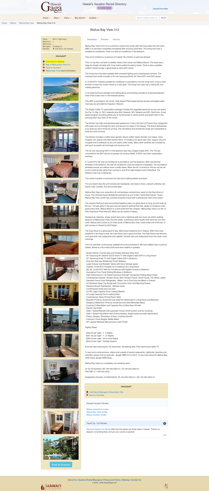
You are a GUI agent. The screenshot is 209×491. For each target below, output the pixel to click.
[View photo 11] (61, 345)
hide (164, 435)
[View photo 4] (61, 166)
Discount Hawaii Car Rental (98, 429)
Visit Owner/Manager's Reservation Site (106, 392)
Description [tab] (92, 39)
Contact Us (136, 479)
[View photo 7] (61, 243)
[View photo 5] (61, 192)
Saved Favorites (160, 8)
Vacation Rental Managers (90, 479)
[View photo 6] (61, 217)
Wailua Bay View (26, 23)
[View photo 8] (61, 268)
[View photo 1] (61, 89)
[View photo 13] (61, 397)
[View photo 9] (61, 294)
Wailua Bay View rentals (96, 412)
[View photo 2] (61, 115)
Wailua (13, 23)
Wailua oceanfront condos (97, 409)
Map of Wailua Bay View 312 (58, 64)
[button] (46, 18)
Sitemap (125, 479)
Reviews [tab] (104, 39)
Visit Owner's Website (55, 61)
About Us (72, 479)
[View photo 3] (61, 140)
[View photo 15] (61, 448)
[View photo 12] (61, 371)
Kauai (4, 23)
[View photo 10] (61, 320)
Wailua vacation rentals (96, 414)
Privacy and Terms (111, 479)
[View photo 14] (61, 422)
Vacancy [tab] (116, 39)
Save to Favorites (53, 67)
